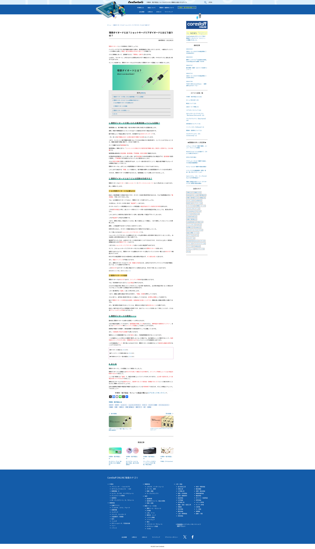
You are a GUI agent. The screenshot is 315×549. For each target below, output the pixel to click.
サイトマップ (169, 12)
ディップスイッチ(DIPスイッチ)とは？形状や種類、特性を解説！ (149, 463)
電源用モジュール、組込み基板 (156, 501)
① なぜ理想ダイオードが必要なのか (123, 103)
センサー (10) (190, 243)
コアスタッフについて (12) (193, 110)
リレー (114, 526)
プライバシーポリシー (171, 537)
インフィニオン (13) (191, 224)
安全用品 (180, 509)
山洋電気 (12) (190, 227)
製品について (152, 8)
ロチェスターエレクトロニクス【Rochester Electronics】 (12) (195, 114)
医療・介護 (199, 514)
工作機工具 (181, 491)
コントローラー (124, 405)
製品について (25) (191, 103)
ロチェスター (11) (191, 238)
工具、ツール (151, 513)
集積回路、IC (115, 491)
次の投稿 (169, 414)
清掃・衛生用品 (200, 491)
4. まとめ (114, 114)
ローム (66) (195, 195)
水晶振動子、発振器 (117, 517)
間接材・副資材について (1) (194, 130)
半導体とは (140, 8)
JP (209, 2)
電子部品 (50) (203, 195)
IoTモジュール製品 (152, 526)
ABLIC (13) (200, 222)
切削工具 (180, 489)
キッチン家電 (200, 505)
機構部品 (147, 484)
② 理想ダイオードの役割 (120, 106)
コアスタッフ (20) (198, 203)
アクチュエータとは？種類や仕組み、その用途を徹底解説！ (196, 162)
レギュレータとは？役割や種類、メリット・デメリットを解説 (196, 147)
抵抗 (113, 519)
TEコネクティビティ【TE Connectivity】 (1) (193, 134)
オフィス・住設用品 (202, 498)
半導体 (116, 407)
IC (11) (196, 235)
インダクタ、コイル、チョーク (121, 508)
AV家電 (198, 507)
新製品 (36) (202, 197)
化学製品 (180, 500)
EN (211, 2)
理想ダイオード (139, 407)
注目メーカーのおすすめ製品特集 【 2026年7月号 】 (196, 75)
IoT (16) (199, 211)
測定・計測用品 (182, 493)
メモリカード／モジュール (154, 524)
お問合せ (150, 12)
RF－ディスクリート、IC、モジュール (123, 500)
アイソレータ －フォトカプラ (121, 487)
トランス (114, 528)
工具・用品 (179, 484)
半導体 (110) (189, 192)
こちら (129, 271)
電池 (148, 522)
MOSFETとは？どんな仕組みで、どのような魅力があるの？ (196, 152)
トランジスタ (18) (191, 206)
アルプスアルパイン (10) (199, 243)
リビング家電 (200, 502)
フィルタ (114, 521)
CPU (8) (188, 251)
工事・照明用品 (182, 514)
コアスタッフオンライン (157, 393)
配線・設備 (150, 491)
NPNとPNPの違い (191, 157)
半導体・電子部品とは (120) (194, 97)
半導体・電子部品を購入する (187, 7)
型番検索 (179, 524)
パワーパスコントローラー (164, 405)
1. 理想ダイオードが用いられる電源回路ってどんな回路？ (128, 97)
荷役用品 (180, 516)
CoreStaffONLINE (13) (191, 222)
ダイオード (144, 405)
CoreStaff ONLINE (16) (192, 216)
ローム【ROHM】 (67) (192, 100)
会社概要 (141, 12)
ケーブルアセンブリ (152, 493)
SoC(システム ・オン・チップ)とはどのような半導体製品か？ (196, 177)
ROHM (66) (189, 195)
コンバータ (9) (190, 246)
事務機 (198, 511)
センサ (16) (189, 214)
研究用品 (198, 500)
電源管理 (149, 499)
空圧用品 (180, 498)
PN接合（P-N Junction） (167, 461)
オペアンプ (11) (190, 235)
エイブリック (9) (200, 249)
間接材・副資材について (166, 8)
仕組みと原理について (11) (193, 232)
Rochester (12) (197, 227)
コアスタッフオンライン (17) (193, 208)
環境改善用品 (200, 493)
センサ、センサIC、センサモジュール (123, 493)
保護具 (180, 507)
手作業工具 (181, 502)
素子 (144, 407)
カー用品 (198, 509)
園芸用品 (198, 496)
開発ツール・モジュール (154, 508)
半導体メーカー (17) (200, 206)
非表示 (143, 93)
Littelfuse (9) (197, 246)
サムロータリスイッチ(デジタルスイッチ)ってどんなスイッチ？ (161, 429)
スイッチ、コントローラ (119, 514)
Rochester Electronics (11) (192, 240)
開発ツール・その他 (150, 506)
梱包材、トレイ (151, 515)
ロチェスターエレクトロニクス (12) (195, 230)
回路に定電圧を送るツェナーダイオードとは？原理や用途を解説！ (196, 182)
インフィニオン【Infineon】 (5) (195, 127)
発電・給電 (150, 503)
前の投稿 (113, 414)
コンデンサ (115, 512)
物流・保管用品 (200, 487)
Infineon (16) (196, 214)
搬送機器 (198, 489)
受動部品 (112, 503)
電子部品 (149, 407)
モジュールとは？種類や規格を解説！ (196, 166)
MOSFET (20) (189, 203)
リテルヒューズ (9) (191, 249)
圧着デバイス (115, 505)
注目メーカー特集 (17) (192, 107)
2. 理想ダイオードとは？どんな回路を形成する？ (125, 100)
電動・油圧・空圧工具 (184, 505)
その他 (149, 529)
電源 (146, 496)
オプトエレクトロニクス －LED (121, 489)
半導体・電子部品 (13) (192, 219)
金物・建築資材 (182, 496)
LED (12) (199, 224)
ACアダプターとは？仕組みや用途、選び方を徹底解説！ (132, 463)
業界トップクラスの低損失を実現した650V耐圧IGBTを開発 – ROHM (196, 59)
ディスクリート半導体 (153, 405)
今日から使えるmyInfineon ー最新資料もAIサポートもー (196, 83)
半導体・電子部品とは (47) (193, 197)
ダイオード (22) (190, 200)
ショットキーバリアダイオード (134, 405)
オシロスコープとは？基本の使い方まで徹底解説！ (115, 463)
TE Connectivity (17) (191, 211)
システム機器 (151, 517)
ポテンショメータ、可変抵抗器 (121, 523)
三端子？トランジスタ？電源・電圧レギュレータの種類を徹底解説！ (120, 429)
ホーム (109, 25)
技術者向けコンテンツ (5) (193, 124)
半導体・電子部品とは (115, 402)
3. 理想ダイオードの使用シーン (121, 110)
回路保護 (114, 510)
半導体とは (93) (197, 192)
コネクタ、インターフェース (155, 487)
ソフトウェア (151, 520)
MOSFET (117, 405)
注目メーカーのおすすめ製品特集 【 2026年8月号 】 (196, 51)
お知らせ (158, 12)
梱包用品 (180, 511)
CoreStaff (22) (198, 200)
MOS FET (111, 405)
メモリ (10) (202, 240)
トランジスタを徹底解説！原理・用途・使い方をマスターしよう (196, 171)
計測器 (149, 510)
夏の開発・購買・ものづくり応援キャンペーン (196, 67)
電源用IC (114, 498)
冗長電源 (111, 407)
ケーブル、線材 (151, 489)
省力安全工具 (182, 487)
